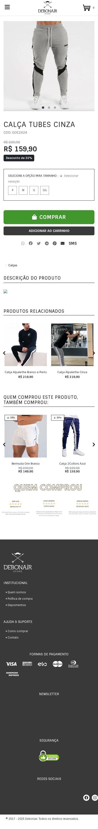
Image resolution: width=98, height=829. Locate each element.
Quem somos (17, 592)
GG (45, 190)
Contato (13, 637)
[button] (87, 7)
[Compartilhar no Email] (63, 243)
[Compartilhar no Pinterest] (55, 243)
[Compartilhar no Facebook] (31, 243)
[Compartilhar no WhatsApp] (23, 243)
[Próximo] (94, 353)
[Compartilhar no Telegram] (47, 243)
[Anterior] (4, 353)
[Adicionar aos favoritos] (10, 329)
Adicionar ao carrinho (49, 231)
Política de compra (20, 598)
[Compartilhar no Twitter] (39, 243)
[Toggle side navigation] (8, 7)
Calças (12, 265)
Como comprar (18, 631)
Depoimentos (17, 605)
